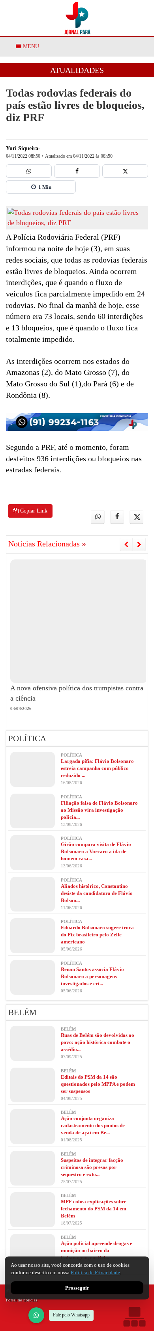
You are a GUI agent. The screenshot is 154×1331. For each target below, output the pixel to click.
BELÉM (22, 1012)
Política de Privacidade (95, 1272)
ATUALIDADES (77, 70)
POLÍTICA (27, 738)
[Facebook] (77, 171)
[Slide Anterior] (126, 544)
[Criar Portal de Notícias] (134, 1316)
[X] (125, 171)
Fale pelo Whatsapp (71, 1315)
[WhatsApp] (36, 1315)
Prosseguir (77, 1288)
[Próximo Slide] (139, 544)
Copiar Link (33, 511)
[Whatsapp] (29, 171)
